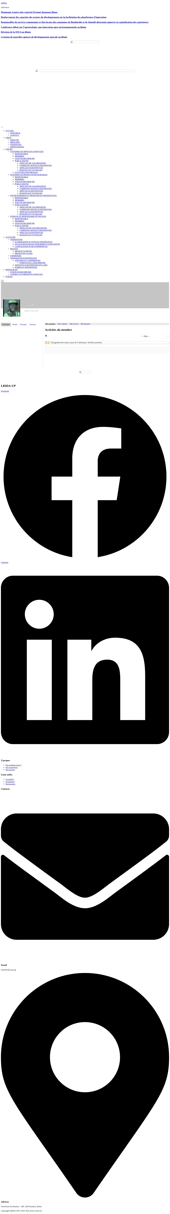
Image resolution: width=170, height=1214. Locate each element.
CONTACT (14, 135)
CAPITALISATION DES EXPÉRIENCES (31, 246)
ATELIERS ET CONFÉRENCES (27, 260)
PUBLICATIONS (21, 161)
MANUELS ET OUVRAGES (30, 170)
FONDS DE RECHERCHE (20, 272)
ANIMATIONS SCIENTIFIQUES (23, 258)
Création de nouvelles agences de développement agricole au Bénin (34, 37)
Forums (33, 324)
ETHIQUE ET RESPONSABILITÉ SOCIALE (28, 216)
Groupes (23, 324)
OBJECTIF (14, 140)
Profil (14, 324)
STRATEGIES (15, 144)
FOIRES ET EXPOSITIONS (26, 267)
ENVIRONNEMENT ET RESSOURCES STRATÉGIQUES (33, 195)
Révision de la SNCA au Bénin (16, 32)
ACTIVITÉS (10, 237)
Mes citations (62, 324)
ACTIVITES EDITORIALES (26, 172)
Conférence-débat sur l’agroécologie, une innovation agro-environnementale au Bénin (43, 27)
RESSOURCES (12, 270)
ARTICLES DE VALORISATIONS (33, 228)
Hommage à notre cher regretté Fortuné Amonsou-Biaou (29, 12)
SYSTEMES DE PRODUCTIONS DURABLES (28, 175)
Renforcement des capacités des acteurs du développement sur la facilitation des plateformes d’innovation (53, 17)
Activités (6, 324)
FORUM (9, 277)
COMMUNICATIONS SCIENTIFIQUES (35, 165)
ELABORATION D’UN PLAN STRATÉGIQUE (33, 242)
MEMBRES (19, 156)
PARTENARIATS (17, 147)
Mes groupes (85, 324)
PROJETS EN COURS (23, 253)
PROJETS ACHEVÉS (23, 251)
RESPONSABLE (21, 154)
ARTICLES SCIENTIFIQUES (31, 168)
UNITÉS (9, 149)
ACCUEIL (10, 131)
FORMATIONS (16, 239)
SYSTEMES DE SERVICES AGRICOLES (26, 151)
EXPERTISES (15, 256)
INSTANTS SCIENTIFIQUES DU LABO (31, 265)
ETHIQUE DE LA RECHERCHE (32, 263)
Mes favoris (74, 324)
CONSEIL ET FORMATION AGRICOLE (26, 274)
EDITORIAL (15, 133)
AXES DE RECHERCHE (25, 158)
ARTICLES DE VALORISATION (32, 163)
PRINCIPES (15, 142)
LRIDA (4, 3)
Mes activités (50, 324)
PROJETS (14, 249)
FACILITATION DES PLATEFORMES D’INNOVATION (37, 244)
